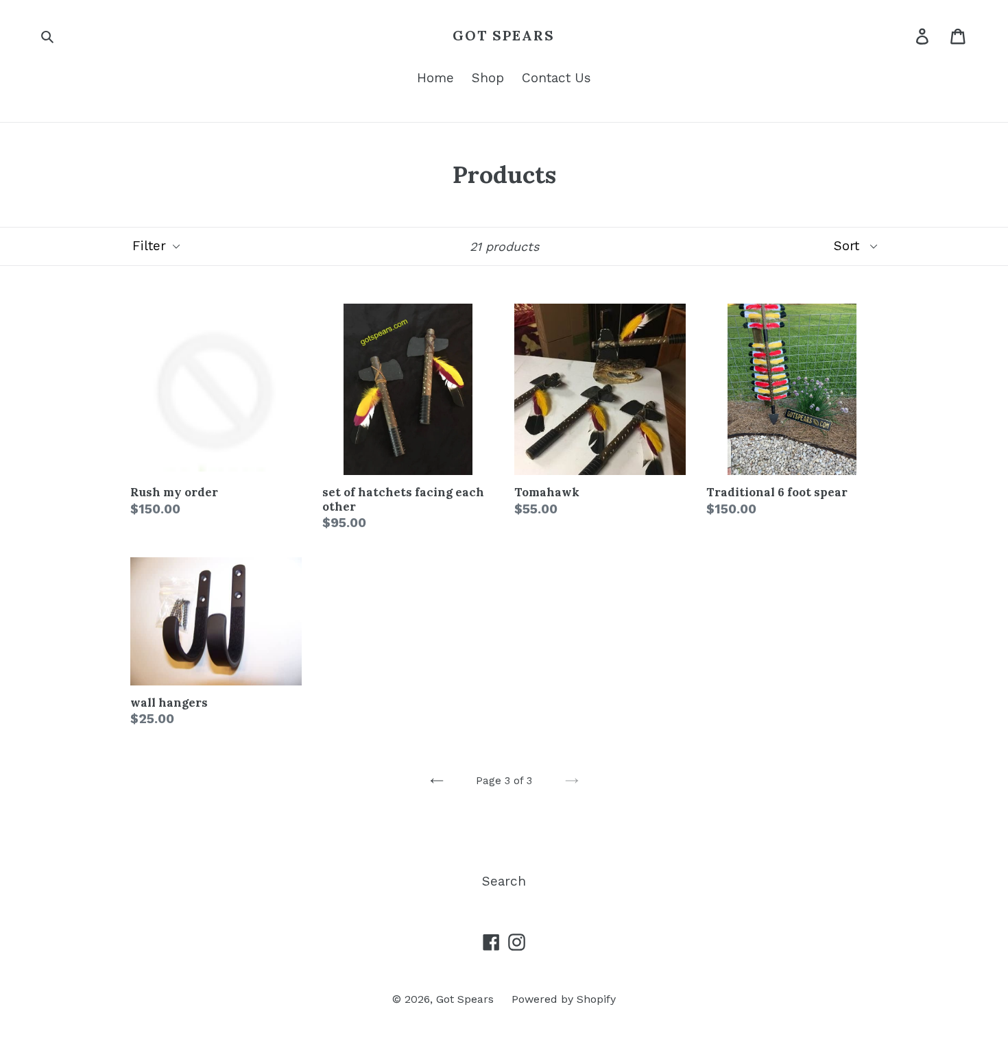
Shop (488, 78)
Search (504, 881)
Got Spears (504, 35)
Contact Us (556, 78)
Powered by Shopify (564, 999)
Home (435, 78)
